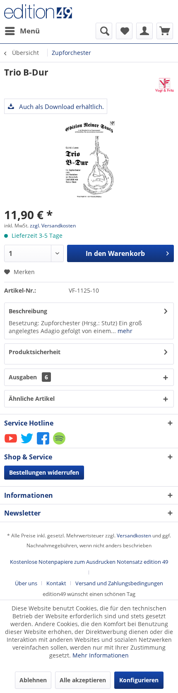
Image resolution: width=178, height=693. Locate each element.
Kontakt (56, 583)
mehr (124, 331)
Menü (30, 30)
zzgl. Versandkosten (53, 225)
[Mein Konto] (144, 31)
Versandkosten (134, 535)
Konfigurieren (139, 680)
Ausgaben (28, 377)
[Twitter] (27, 444)
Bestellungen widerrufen (44, 472)
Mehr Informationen (100, 655)
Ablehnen (33, 680)
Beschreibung (28, 311)
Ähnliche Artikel (32, 398)
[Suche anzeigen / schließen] (104, 31)
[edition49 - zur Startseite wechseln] (46, 11)
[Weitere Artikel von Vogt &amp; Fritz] (164, 85)
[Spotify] (60, 444)
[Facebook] (43, 444)
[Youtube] (11, 444)
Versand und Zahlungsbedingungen (119, 583)
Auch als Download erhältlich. (60, 106)
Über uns (26, 583)
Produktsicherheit (34, 352)
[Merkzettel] (124, 31)
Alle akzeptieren (83, 680)
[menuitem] (22, 31)
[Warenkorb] (164, 31)
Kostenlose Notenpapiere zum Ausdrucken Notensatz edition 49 (89, 561)
